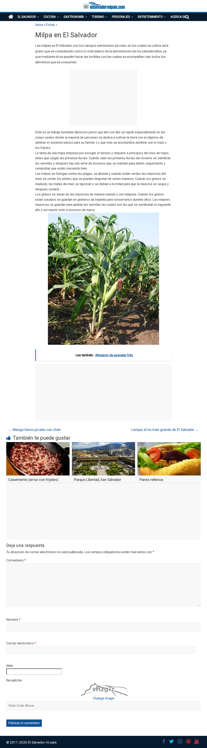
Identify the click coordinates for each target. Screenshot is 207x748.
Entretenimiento (150, 16)
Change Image (103, 698)
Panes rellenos (151, 479)
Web (9, 666)
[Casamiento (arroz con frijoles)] (38, 445)
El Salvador (27, 16)
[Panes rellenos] (169, 445)
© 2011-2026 (17, 742)
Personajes (121, 16)
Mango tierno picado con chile (34, 430)
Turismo (98, 16)
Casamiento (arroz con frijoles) (33, 479)
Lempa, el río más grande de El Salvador (165, 430)
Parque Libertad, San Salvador (97, 479)
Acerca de (178, 16)
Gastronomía (74, 16)
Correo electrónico (21, 643)
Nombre (13, 619)
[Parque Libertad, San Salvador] (103, 445)
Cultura (50, 16)
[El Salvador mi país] (10, 17)
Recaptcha (14, 680)
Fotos (50, 25)
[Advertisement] (103, 97)
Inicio (39, 25)
